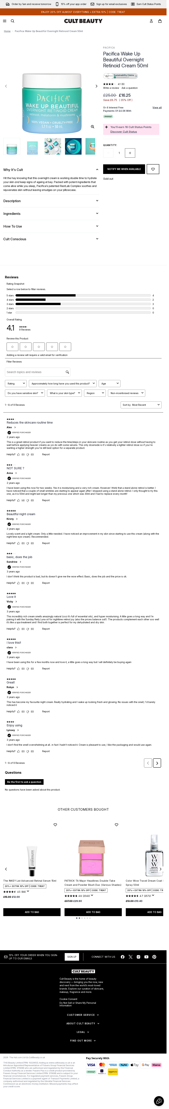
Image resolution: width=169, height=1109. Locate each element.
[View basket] (160, 21)
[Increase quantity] (130, 153)
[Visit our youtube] (146, 957)
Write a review (111, 87)
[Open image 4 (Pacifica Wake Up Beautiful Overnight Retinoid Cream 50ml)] (73, 146)
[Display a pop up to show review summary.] (29, 892)
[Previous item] (6, 869)
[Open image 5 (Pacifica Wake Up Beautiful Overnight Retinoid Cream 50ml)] (93, 146)
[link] (151, 21)
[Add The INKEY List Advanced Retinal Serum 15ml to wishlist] (55, 825)
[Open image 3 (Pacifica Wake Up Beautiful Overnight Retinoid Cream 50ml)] (53, 146)
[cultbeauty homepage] (83, 21)
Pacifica (109, 47)
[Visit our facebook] (123, 957)
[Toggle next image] (96, 86)
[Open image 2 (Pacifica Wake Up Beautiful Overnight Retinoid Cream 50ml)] (32, 146)
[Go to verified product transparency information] (120, 76)
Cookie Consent (68, 999)
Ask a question (130, 87)
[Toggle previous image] (6, 86)
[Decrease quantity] (108, 153)
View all (157, 107)
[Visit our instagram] (138, 957)
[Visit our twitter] (131, 957)
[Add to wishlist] (153, 169)
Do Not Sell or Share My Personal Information (78, 1004)
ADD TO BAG (32, 912)
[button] (131, 76)
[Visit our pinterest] (154, 957)
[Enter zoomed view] (93, 127)
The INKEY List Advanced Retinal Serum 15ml (29, 880)
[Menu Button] (4, 21)
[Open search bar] (13, 21)
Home (7, 31)
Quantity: (110, 145)
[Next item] (160, 869)
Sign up (71, 956)
